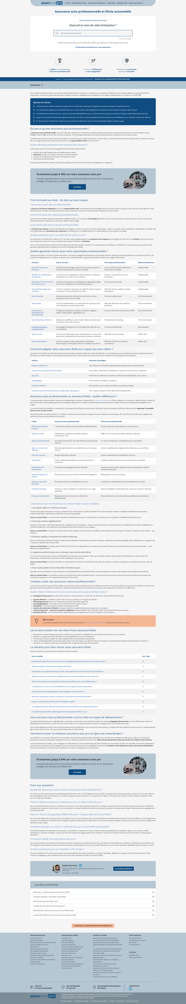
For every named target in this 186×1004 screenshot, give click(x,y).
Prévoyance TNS (35, 962)
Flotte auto (111, 3)
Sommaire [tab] (35, 85)
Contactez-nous (134, 955)
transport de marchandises (95, 623)
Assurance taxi (66, 955)
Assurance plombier (68, 942)
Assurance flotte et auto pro (39, 945)
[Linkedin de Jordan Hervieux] (80, 865)
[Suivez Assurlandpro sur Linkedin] (142, 988)
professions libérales (101, 400)
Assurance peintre (68, 959)
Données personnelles (99, 1001)
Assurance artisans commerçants (72, 947)
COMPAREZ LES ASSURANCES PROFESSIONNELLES (93, 926)
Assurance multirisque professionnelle (42, 942)
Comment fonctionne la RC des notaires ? (106, 968)
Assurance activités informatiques (73, 964)
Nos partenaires (134, 945)
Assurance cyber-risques (38, 953)
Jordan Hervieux (70, 865)
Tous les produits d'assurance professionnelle (78, 79)
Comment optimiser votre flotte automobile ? (49, 897)
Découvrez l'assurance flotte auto (45, 901)
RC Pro (67, 3)
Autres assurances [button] (136, 3)
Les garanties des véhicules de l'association (49, 906)
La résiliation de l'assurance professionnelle (107, 949)
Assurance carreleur (68, 962)
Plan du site (133, 942)
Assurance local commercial (39, 949)
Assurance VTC (66, 938)
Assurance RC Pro (36, 938)
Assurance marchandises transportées (42, 959)
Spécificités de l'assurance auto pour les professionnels (53, 910)
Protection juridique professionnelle (39, 328)
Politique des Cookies (82, 1001)
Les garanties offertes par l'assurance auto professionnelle (54, 915)
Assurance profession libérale (71, 949)
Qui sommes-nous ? (135, 938)
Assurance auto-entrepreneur (71, 966)
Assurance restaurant (69, 953)
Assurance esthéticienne (70, 951)
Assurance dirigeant (36, 957)
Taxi (33, 375)
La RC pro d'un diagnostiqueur (103, 970)
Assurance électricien (69, 945)
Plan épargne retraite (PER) (39, 951)
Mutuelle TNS (122, 3)
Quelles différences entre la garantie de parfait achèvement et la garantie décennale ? (107, 945)
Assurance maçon (67, 940)
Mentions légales (66, 1001)
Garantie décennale (79, 3)
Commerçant (37, 381)
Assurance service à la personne (72, 957)
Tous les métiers (67, 968)
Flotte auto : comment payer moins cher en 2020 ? (51, 892)
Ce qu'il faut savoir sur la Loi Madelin (105, 977)
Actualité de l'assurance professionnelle (106, 940)
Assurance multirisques (97, 3)
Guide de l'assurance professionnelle (105, 938)
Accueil (58, 79)
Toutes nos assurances (37, 964)
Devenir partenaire (135, 957)
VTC (37, 375)
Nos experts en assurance (137, 940)
